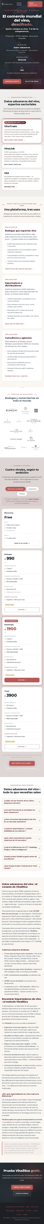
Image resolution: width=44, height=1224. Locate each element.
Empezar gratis (12, 81)
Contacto (28, 1210)
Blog (27, 1206)
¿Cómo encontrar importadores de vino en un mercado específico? (20, 820)
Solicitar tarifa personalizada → (22, 768)
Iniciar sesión (19, 4)
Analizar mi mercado (15, 324)
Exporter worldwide (15, 489)
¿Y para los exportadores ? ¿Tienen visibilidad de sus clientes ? (18, 830)
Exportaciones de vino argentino (15, 1206)
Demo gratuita (33, 4)
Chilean (22, 494)
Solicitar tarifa (20, 1210)
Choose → (22, 609)
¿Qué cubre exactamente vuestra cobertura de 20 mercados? (17, 839)
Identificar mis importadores (19, 269)
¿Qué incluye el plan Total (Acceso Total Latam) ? (20, 867)
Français (19, 1214)
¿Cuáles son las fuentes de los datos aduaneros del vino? (19, 802)
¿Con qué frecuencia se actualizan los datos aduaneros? (19, 811)
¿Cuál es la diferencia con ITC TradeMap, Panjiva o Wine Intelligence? (20, 848)
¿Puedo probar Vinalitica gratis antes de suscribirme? (20, 858)
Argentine (32, 489)
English (25, 1214)
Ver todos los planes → (22, 763)
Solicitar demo (32, 81)
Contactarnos (22, 1193)
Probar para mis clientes (17, 376)
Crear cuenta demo (22, 1187)
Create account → (22, 543)
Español (35, 1210)
